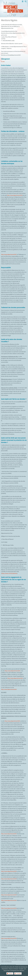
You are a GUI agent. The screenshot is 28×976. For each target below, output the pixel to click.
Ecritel (2, 61)
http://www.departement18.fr (15, 195)
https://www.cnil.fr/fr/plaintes (9, 573)
